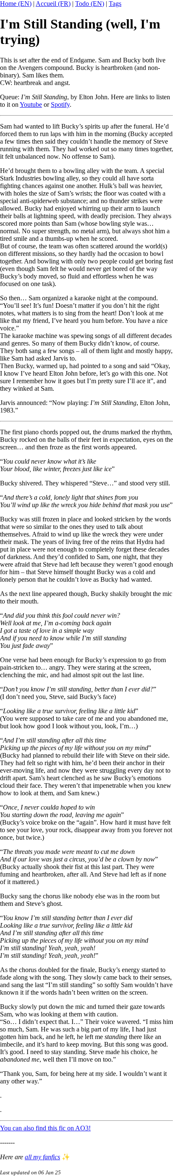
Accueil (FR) (53, 3)
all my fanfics (42, 1157)
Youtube (31, 104)
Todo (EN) (89, 3)
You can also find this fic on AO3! (45, 1128)
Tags (115, 3)
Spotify (60, 104)
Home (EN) (15, 3)
